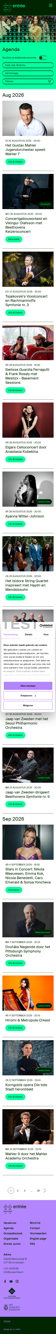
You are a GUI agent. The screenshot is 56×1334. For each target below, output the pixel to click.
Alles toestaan (27, 685)
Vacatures (10, 1223)
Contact (35, 1228)
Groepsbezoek (13, 1233)
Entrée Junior (12, 1244)
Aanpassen (26, 695)
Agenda (8, 1228)
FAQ (32, 1244)
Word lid (35, 1223)
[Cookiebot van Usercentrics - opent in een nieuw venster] (40, 626)
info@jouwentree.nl (13, 1272)
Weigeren (28, 705)
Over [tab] (46, 634)
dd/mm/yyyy (11, 73)
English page (38, 1238)
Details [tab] (28, 634)
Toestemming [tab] (10, 634)
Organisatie (11, 1238)
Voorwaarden (38, 1233)
